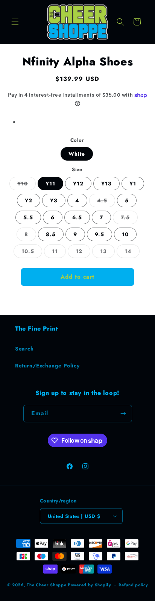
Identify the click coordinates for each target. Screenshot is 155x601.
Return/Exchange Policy (47, 365)
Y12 (78, 183)
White (76, 154)
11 (59, 252)
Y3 (54, 200)
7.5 (129, 218)
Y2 (28, 200)
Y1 (132, 183)
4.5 (106, 201)
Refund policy (133, 585)
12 (83, 252)
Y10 (26, 184)
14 (132, 252)
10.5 (31, 252)
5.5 (28, 217)
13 (107, 252)
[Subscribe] (123, 413)
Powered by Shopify (89, 585)
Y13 (106, 183)
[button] (15, 22)
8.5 (51, 234)
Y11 (50, 183)
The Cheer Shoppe (46, 585)
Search (24, 348)
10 (125, 234)
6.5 (77, 217)
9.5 (99, 234)
